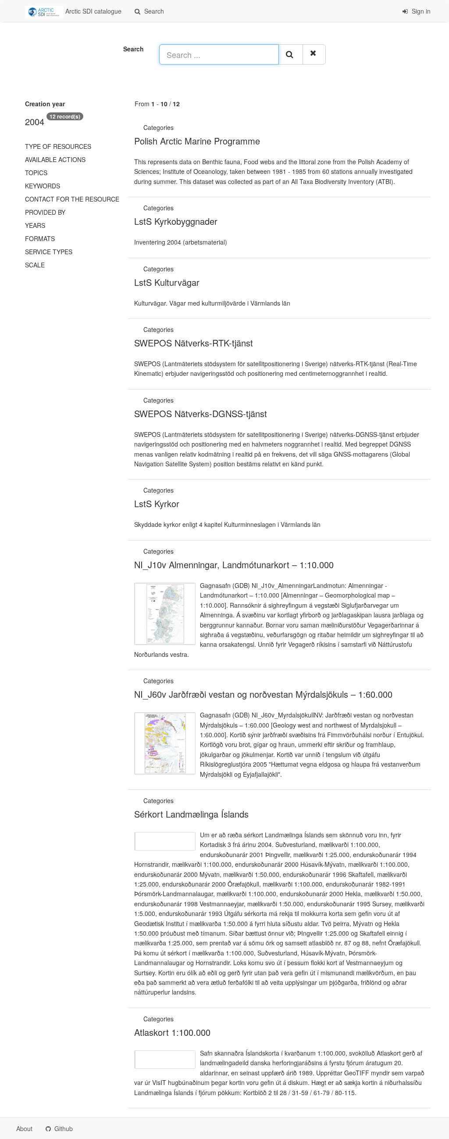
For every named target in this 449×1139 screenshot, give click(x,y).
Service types (48, 251)
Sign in (420, 11)
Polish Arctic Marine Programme (197, 140)
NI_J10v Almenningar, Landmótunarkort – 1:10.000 (234, 564)
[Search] (290, 54)
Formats (40, 238)
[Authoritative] (176, 207)
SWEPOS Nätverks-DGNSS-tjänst (200, 413)
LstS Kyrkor (156, 503)
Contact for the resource (72, 199)
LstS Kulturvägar (167, 282)
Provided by (45, 212)
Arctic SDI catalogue (92, 11)
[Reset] (314, 54)
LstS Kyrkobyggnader (175, 221)
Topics (36, 172)
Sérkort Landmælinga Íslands (191, 813)
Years (35, 225)
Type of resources (58, 146)
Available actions (55, 159)
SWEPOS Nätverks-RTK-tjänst (193, 342)
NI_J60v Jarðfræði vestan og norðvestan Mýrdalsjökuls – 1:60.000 (263, 694)
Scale (35, 264)
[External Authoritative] (176, 127)
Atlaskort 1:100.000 (172, 1032)
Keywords (42, 185)
